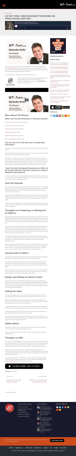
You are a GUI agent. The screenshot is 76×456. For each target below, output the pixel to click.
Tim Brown (7, 66)
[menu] (4, 3)
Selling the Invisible (9, 135)
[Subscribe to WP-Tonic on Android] (63, 115)
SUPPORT (11, 447)
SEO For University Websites (24, 414)
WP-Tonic (19, 450)
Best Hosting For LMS (22, 406)
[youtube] (65, 407)
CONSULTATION (29, 447)
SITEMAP (56, 447)
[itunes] (57, 407)
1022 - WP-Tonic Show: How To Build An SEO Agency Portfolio (46, 430)
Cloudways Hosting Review (23, 416)
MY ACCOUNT (63, 447)
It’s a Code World (26, 74)
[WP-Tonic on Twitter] (54, 115)
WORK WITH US (38, 447)
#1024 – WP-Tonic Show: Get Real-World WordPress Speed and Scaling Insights (59, 63)
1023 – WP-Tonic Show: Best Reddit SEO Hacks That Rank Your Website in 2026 (59, 72)
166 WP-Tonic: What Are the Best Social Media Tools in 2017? (38, 381)
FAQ (51, 447)
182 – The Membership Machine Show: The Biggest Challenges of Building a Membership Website (60, 76)
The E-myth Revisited (10, 139)
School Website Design (22, 412)
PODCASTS (14, 371)
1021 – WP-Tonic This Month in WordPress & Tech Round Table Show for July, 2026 (60, 91)
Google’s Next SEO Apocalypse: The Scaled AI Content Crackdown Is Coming (60, 97)
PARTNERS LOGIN (56, 450)
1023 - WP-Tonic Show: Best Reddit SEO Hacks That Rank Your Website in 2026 (46, 419)
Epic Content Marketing (10, 125)
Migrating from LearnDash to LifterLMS (59, 94)
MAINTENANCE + (19, 447)
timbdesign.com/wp (22, 179)
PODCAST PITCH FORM (42, 450)
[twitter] (60, 407)
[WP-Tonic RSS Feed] (69, 115)
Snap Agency (36, 226)
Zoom (13, 441)
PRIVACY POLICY (24, 450)
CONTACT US (62, 450)
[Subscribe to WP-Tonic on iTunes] (51, 115)
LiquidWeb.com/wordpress (23, 81)
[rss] (60, 409)
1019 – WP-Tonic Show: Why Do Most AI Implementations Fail (59, 101)
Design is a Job (8, 132)
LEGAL (37, 450)
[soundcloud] (57, 409)
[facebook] (63, 407)
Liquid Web (38, 78)
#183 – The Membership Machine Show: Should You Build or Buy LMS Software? (59, 68)
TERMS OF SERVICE (31, 450)
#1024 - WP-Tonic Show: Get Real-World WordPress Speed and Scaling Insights (46, 408)
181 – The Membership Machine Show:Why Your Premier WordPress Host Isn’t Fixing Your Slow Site (60, 86)
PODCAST (46, 447)
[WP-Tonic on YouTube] (60, 115)
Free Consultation (57, 440)
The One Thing (8, 122)
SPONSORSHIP (49, 450)
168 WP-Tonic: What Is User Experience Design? (14, 381)
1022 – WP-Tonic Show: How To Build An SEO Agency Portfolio (60, 81)
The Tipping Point (9, 129)
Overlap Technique (9, 228)
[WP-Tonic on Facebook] (57, 115)
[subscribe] (68, 407)
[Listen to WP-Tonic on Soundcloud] (66, 115)
